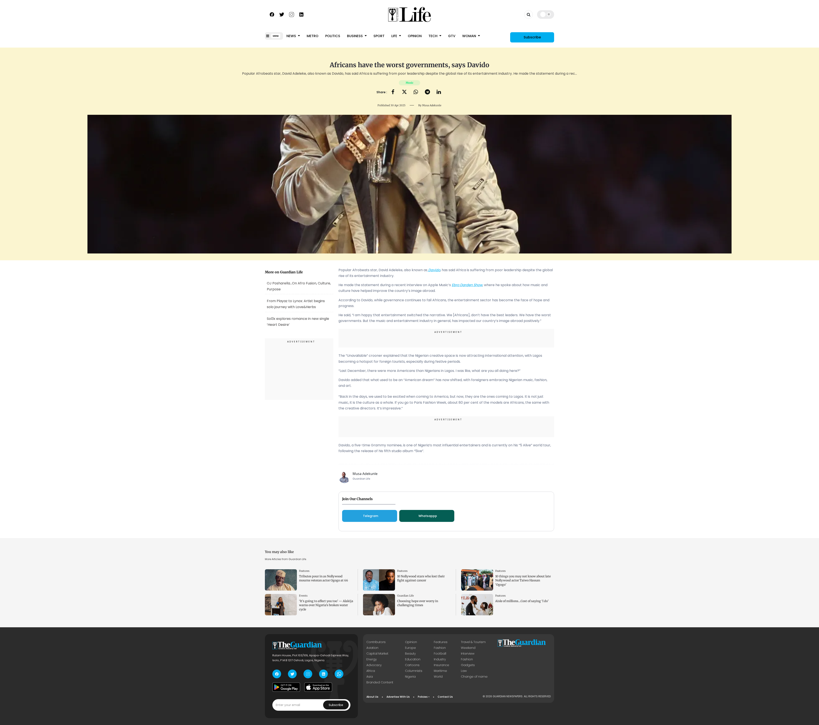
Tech (433, 35)
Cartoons (412, 665)
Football (440, 653)
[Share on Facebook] (392, 92)
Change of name (474, 676)
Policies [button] (423, 697)
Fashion (440, 648)
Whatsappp (427, 516)
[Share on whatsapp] (416, 92)
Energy (371, 659)
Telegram (370, 516)
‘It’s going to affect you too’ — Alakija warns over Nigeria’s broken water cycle (326, 605)
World (438, 676)
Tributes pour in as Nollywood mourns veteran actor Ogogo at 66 (323, 578)
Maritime (440, 671)
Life (394, 35)
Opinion (415, 35)
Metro (312, 35)
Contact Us (445, 697)
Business (355, 35)
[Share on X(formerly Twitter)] (404, 92)
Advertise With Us (398, 697)
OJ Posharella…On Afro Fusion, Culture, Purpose (299, 286)
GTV (451, 35)
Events (303, 595)
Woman (469, 35)
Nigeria (410, 676)
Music (409, 82)
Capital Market (377, 653)
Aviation (372, 648)
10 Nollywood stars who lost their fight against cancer (421, 578)
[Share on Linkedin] (439, 92)
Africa (370, 671)
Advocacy (374, 665)
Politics (332, 35)
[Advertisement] (299, 370)
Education (412, 659)
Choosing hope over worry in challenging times (417, 603)
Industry (440, 659)
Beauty (410, 653)
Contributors (376, 642)
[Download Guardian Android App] (286, 687)
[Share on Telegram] (427, 92)
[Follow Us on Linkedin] (301, 14)
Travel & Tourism (473, 642)
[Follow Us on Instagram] (291, 14)
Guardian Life (405, 595)
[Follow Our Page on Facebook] (272, 14)
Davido (433, 270)
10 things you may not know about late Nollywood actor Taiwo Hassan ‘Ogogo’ (523, 580)
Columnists (413, 671)
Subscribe (532, 37)
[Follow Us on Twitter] (282, 14)
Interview (467, 653)
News (291, 35)
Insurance (441, 665)
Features (304, 570)
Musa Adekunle (431, 105)
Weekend (468, 648)
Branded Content (379, 682)
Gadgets (468, 665)
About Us (372, 697)
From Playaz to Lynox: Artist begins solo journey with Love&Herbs (296, 303)
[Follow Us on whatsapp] (339, 674)
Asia (369, 676)
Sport (379, 35)
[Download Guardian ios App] (318, 687)
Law (464, 671)
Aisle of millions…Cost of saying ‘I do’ (522, 601)
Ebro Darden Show (467, 284)
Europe (410, 648)
